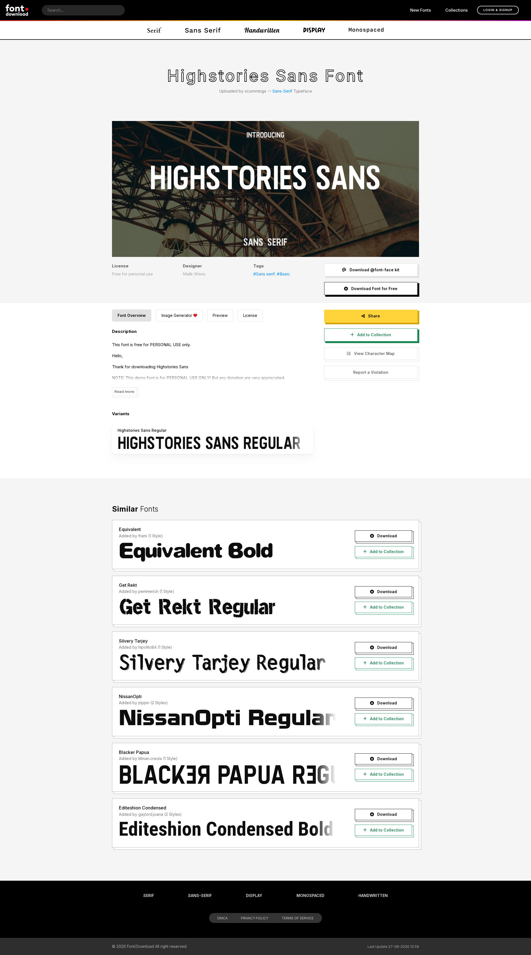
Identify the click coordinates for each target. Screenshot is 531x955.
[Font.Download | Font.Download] (17, 10)
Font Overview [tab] (132, 315)
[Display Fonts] (314, 30)
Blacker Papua (134, 752)
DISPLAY (254, 895)
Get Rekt (128, 585)
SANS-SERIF (200, 895)
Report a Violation (370, 372)
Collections (456, 10)
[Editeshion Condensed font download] (227, 830)
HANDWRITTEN (373, 895)
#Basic (283, 274)
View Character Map (374, 353)
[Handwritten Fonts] (262, 30)
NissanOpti (130, 696)
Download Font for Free (373, 288)
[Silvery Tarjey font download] (227, 663)
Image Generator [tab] (177, 315)
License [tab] (250, 315)
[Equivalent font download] (227, 552)
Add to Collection (373, 334)
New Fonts (420, 10)
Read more (124, 391)
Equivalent (130, 529)
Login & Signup (497, 10)
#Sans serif (264, 274)
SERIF (148, 895)
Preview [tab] (220, 315)
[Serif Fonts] (154, 30)
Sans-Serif (282, 91)
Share (373, 316)
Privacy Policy (254, 918)
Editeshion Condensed (142, 808)
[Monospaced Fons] (366, 30)
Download (386, 535)
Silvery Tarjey (133, 641)
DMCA (222, 918)
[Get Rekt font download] (227, 608)
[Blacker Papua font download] (227, 774)
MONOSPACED (310, 895)
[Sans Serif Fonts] (203, 30)
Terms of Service (298, 918)
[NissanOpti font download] (227, 719)
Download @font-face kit (373, 269)
